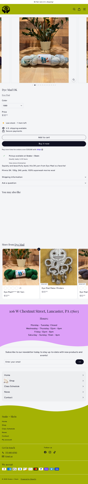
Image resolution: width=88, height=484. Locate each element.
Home (4, 421)
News (4, 432)
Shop (4, 425)
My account (7, 440)
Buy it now (44, 143)
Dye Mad (6, 95)
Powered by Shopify (28, 479)
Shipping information (12, 177)
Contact (5, 436)
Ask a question (9, 183)
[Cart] (79, 9)
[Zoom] (74, 79)
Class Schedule (8, 429)
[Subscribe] (80, 361)
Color (4, 100)
